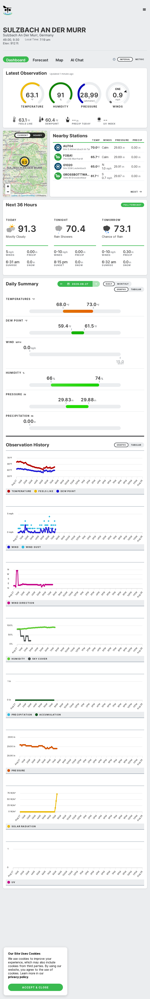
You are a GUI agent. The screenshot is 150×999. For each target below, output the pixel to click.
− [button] (8, 191)
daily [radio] (109, 284)
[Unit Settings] (114, 59)
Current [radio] (22, 135)
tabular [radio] (136, 289)
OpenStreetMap (28, 195)
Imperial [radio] (125, 59)
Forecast (35, 60)
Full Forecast (132, 205)
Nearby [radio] (37, 135)
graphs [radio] (121, 289)
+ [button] (8, 186)
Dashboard (14, 60)
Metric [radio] (139, 59)
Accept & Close (35, 987)
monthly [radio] (123, 284)
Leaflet (14, 195)
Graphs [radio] (121, 445)
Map (52, 60)
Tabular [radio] (136, 445)
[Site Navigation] (144, 9)
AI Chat (68, 60)
